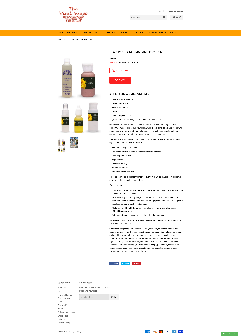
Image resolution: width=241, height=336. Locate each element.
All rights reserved (83, 332)
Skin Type (124, 33)
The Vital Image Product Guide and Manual (66, 298)
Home (60, 33)
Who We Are (73, 33)
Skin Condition (156, 33)
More (172, 33)
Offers (98, 33)
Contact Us (231, 334)
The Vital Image (68, 332)
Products (110, 33)
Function (139, 33)
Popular (87, 33)
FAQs (60, 291)
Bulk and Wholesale (66, 312)
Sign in (162, 11)
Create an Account (176, 11)
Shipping (113, 62)
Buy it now (120, 80)
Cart (178, 17)
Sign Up (114, 297)
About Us (62, 287)
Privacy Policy (64, 323)
